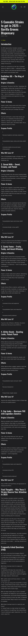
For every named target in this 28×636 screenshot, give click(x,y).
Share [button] (4, 40)
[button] (2, 7)
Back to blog (15, 634)
